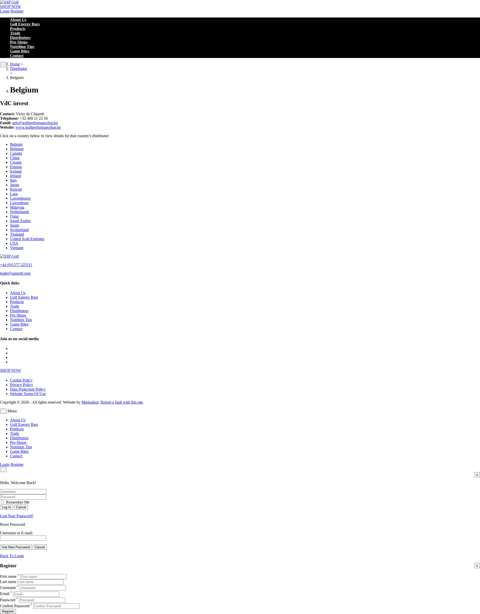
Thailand (17, 234)
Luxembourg (20, 198)
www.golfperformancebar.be (38, 127)
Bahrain (16, 144)
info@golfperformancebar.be (35, 123)
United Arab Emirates (27, 239)
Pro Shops (19, 42)
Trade (15, 33)
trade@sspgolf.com (15, 273)
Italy (13, 180)
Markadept (90, 402)
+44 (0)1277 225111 (16, 265)
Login (5, 11)
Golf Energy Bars (25, 24)
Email (4, 594)
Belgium (17, 149)
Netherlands (19, 212)
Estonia (16, 167)
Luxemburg (19, 203)
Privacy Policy (21, 385)
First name (8, 576)
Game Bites (19, 51)
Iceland (16, 171)
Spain (14, 225)
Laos (14, 194)
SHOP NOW (10, 6)
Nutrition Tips (22, 46)
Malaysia (17, 207)
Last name (8, 582)
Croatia (16, 162)
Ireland (15, 176)
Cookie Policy (21, 380)
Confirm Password (15, 606)
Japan (14, 185)
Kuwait (16, 189)
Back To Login (12, 556)
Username (8, 588)
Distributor (18, 68)
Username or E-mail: (16, 533)
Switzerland (19, 230)
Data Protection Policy (28, 389)
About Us (18, 19)
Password (7, 600)
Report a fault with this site (121, 402)
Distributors (20, 37)
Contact (17, 55)
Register (17, 11)
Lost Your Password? (17, 516)
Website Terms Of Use (28, 394)
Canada (16, 153)
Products (17, 28)
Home (15, 64)
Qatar (14, 216)
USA (14, 243)
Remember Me (17, 502)
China (15, 158)
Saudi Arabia (20, 221)
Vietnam (16, 248)
